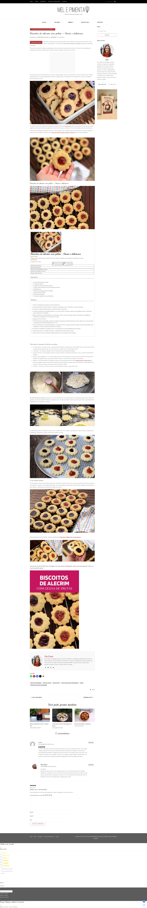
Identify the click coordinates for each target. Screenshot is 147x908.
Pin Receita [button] (69, 263)
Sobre (36, 1)
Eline (107, 60)
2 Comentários (61, 37)
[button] (31, 260)
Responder (91, 742)
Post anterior (37, 697)
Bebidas (70, 22)
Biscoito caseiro (47, 683)
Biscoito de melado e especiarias (83, 724)
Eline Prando (48, 656)
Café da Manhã (48, 29)
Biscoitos (40, 29)
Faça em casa (85, 22)
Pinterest (69, 566)
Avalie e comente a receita (6, 891)
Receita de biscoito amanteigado (39, 685)
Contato (64, 1)
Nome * (2, 883)
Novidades (43, 1)
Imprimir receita (59, 263)
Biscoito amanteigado (36, 683)
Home (31, 1)
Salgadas (57, 22)
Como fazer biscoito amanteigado (69, 683)
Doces (44, 22)
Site (31, 820)
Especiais (100, 22)
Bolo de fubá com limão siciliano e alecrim (63, 133)
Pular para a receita (36, 42)
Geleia (81, 683)
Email (31, 816)
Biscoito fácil (56, 683)
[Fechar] (0, 847)
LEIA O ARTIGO (102, 84)
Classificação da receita (36, 795)
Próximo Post (87, 697)
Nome (32, 812)
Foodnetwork (68, 126)
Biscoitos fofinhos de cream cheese (70, 537)
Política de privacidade (54, 1)
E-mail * (2, 886)
